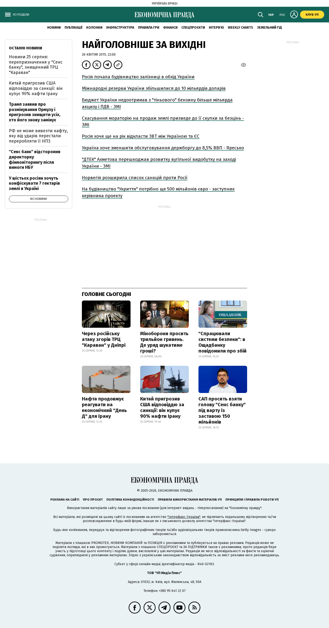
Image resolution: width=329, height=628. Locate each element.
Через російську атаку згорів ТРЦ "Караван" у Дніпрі (103, 339)
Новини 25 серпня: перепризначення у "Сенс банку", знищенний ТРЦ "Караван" (36, 64)
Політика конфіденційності (130, 499)
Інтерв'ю (216, 28)
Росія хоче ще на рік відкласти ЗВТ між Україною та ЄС (140, 136)
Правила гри (148, 28)
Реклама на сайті (64, 499)
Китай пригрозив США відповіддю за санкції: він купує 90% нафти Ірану (162, 407)
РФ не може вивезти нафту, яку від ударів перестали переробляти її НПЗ (38, 136)
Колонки (94, 28)
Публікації (73, 28)
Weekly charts (240, 28)
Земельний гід (269, 28)
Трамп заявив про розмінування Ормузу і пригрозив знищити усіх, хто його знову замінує (34, 112)
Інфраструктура (120, 28)
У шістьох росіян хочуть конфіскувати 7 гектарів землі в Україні (34, 183)
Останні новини (25, 48)
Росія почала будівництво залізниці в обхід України (138, 76)
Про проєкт (93, 499)
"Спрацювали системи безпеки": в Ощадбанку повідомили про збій (222, 342)
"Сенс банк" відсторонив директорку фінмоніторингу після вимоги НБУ (34, 159)
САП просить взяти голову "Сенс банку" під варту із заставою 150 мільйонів (222, 410)
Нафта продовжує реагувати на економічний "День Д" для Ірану (104, 407)
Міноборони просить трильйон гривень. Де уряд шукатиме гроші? (164, 342)
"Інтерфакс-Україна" (183, 517)
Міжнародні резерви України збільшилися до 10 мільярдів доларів (154, 88)
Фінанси (170, 28)
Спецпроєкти (193, 28)
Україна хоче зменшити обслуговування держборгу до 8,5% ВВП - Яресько (163, 147)
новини (54, 28)
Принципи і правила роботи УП (252, 499)
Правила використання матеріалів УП (190, 499)
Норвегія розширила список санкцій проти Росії (134, 177)
